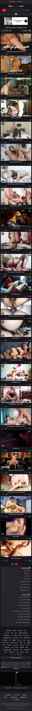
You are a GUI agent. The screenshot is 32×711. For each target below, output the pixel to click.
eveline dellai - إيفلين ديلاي (16, 616)
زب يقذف (9, 645)
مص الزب (7, 647)
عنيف (14, 630)
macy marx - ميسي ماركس (16, 614)
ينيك (11, 654)
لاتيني (4, 645)
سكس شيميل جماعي (16, 590)
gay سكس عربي (7, 649)
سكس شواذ (16, 570)
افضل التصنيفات (25, 568)
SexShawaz (14, 708)
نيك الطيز (8, 630)
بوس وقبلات (11, 652)
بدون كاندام (6, 635)
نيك (24, 640)
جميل (6, 652)
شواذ (21, 642)
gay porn (22, 647)
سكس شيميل (16, 578)
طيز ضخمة (5, 640)
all (9, 640)
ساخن (16, 647)
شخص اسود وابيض (22, 633)
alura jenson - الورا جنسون (16, 605)
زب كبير (22, 652)
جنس (26, 647)
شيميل (14, 640)
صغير (20, 635)
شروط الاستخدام (13, 697)
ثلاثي (21, 637)
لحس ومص (27, 649)
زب (14, 654)
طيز (12, 633)
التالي (12, 564)
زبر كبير (15, 635)
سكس (28, 640)
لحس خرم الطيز (26, 635)
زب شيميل (19, 640)
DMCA (5, 697)
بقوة (25, 642)
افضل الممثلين (25, 594)
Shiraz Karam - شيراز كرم (16, 597)
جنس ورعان (19, 654)
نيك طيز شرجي (7, 637)
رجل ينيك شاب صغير (14, 642)
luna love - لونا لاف (16, 608)
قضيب (17, 652)
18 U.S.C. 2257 (16, 699)
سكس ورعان (16, 573)
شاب (12, 647)
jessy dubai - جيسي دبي (16, 599)
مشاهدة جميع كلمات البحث (16, 657)
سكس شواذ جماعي (16, 584)
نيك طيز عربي (27, 637)
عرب (16, 633)
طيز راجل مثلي (15, 649)
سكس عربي (15, 637)
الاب (11, 635)
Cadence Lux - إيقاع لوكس (16, 619)
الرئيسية (24, 695)
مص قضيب (20, 630)
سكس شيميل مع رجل (16, 581)
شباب (26, 652)
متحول (29, 642)
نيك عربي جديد (16, 645)
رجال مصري (7, 633)
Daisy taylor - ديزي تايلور (16, 602)
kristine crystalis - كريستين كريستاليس (16, 611)
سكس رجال (16, 576)
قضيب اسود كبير (4, 642)
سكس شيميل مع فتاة (16, 587)
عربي (21, 649)
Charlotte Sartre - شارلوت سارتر (16, 622)
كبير (25, 630)
